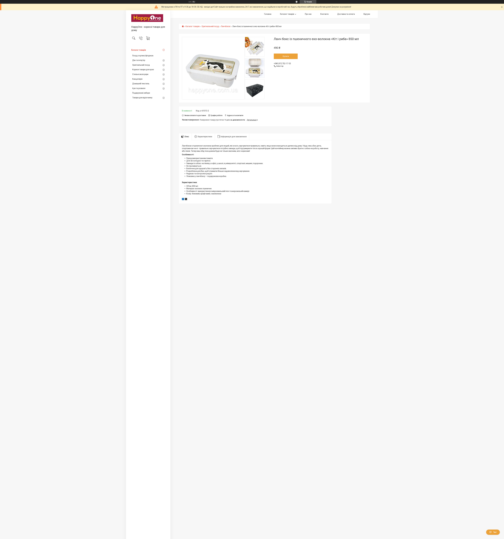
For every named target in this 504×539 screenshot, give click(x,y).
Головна (267, 14)
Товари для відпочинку (142, 98)
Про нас (308, 14)
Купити (286, 56)
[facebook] (183, 199)
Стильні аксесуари (140, 74)
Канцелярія (137, 79)
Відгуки (367, 14)
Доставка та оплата (346, 14)
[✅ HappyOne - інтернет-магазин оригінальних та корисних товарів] (148, 18)
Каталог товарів (138, 50)
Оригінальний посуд (141, 65)
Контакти (324, 14)
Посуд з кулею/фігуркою (142, 56)
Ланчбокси (225, 26)
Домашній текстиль (140, 84)
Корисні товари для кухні (143, 69)
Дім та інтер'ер (138, 60)
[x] (186, 199)
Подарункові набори (141, 93)
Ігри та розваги (138, 88)
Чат (495, 532)
